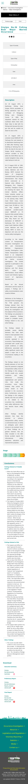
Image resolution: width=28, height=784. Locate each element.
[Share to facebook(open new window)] (9, 36)
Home (4, 8)
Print (20, 21)
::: (0, 7)
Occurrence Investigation (15, 8)
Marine (5, 9)
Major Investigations (15, 9)
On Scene (5, 455)
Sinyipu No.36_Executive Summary (9, 672)
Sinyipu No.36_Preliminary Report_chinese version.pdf (9, 684)
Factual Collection (9, 455)
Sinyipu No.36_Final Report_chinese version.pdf (8, 698)
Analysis (14, 455)
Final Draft (18, 455)
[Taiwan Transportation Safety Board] (14, 2)
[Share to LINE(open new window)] (13, 36)
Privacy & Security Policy (9, 768)
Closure (22, 455)
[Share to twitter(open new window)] (11, 36)
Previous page (9, 21)
